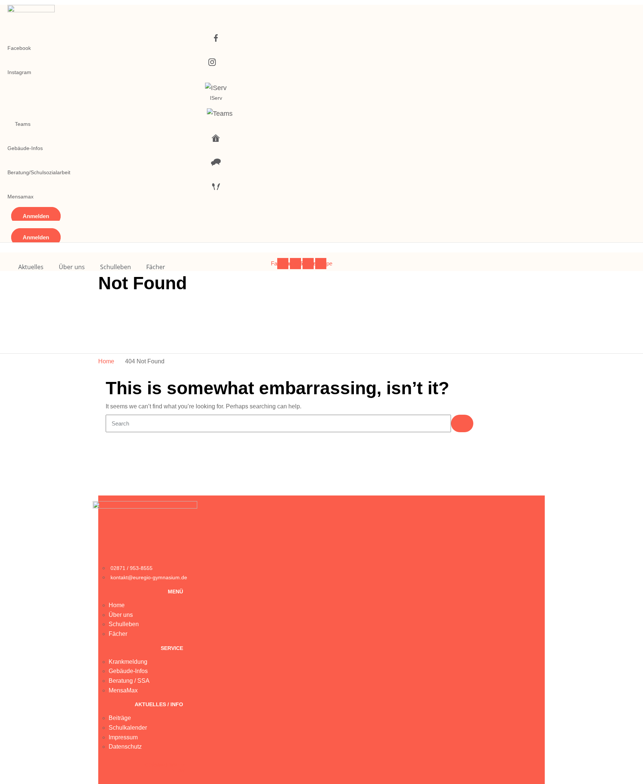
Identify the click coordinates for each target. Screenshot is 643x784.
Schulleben (115, 267)
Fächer (155, 267)
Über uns (72, 267)
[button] (36, 216)
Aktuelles (31, 267)
